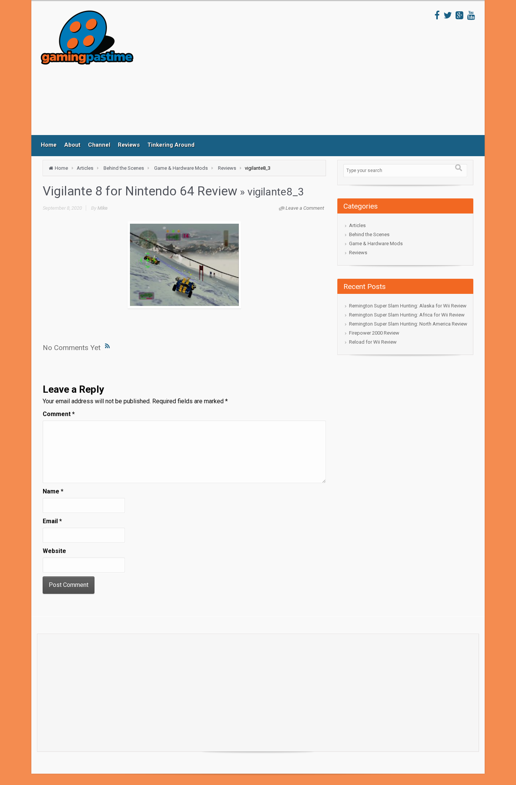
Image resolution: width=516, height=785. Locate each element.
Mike (102, 208)
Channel (99, 144)
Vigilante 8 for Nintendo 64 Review (140, 191)
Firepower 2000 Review (374, 333)
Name (53, 491)
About (72, 144)
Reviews (129, 144)
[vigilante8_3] (184, 264)
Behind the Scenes (124, 168)
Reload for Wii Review (373, 342)
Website (54, 551)
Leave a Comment (305, 208)
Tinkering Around (171, 144)
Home (49, 144)
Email (52, 521)
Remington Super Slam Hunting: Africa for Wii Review (407, 315)
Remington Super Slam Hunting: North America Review (408, 324)
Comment (59, 414)
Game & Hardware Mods (181, 168)
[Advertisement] (284, 73)
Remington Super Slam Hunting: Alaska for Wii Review (408, 306)
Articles (85, 168)
